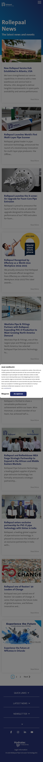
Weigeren (5, 394)
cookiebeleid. (7, 388)
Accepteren (18, 394)
